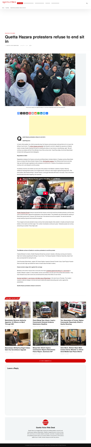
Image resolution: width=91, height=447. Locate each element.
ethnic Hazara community (36, 146)
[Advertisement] (45, 20)
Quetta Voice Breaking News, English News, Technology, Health (45, 445)
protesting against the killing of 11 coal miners (57, 270)
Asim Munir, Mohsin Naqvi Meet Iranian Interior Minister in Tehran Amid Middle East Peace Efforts (72, 349)
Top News (20, 3)
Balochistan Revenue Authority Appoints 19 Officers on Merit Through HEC (15, 322)
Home (3, 7)
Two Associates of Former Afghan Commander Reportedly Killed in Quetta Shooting (72, 322)
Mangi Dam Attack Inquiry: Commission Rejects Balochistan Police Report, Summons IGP (44, 349)
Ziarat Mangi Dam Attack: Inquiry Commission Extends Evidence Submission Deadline (44, 322)
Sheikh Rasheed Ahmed (23, 212)
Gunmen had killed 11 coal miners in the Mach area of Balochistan (33, 278)
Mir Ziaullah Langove (48, 161)
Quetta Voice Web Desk (13, 45)
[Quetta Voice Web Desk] (45, 422)
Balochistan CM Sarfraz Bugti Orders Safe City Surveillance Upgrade (17, 349)
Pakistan (7, 33)
